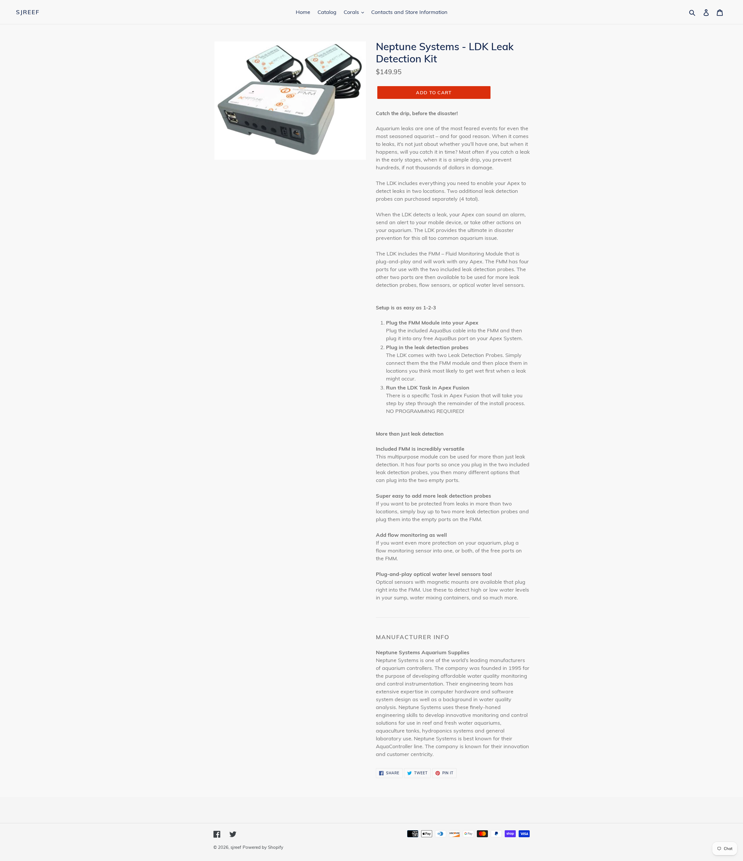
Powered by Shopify (263, 847)
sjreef (27, 12)
